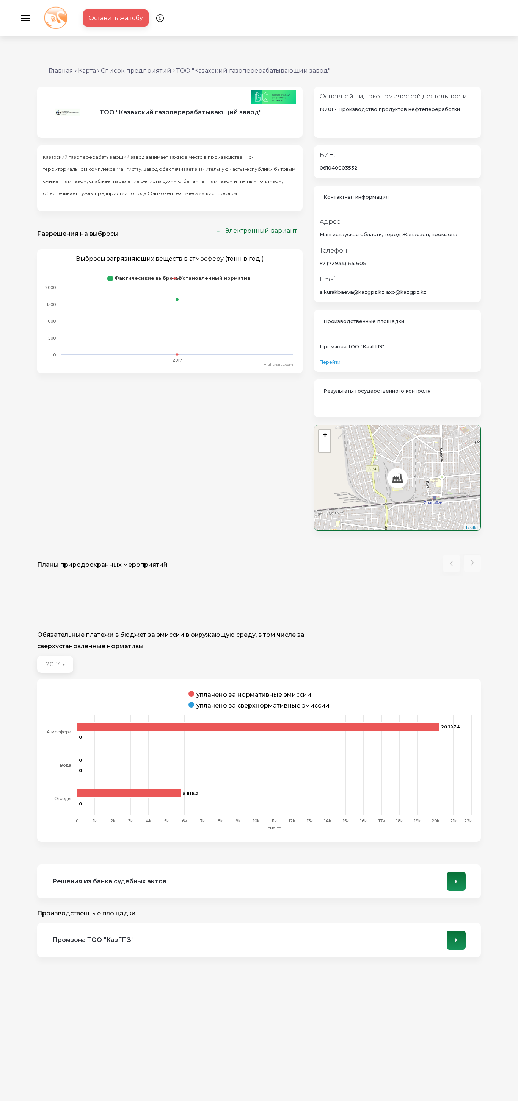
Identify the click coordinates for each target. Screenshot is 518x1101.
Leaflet (472, 527)
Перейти (330, 362)
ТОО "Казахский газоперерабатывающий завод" (253, 70)
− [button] (325, 445)
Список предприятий (136, 70)
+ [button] (325, 434)
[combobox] (55, 664)
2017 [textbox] (53, 664)
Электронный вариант (261, 230)
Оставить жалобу (116, 18)
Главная (61, 70)
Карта (87, 70)
